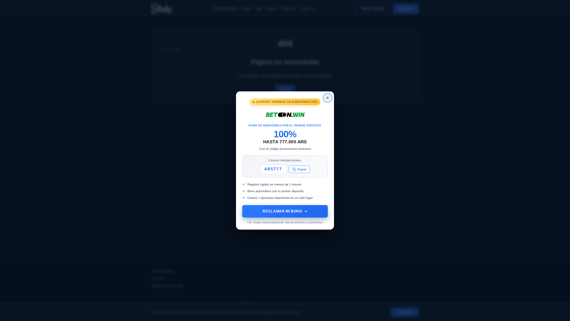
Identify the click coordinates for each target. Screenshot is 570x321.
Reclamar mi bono (282, 211)
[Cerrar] (327, 98)
